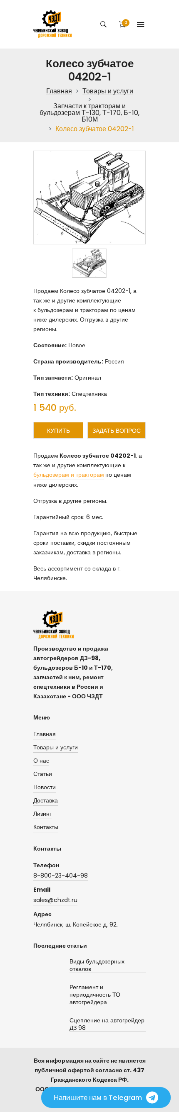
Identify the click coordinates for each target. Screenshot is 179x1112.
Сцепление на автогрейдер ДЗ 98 (107, 1024)
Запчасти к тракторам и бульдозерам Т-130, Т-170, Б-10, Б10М (89, 113)
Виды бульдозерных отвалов (97, 965)
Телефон (46, 865)
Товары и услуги (107, 91)
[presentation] (89, 263)
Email (41, 889)
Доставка (45, 800)
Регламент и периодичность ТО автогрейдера (95, 994)
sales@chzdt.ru (55, 900)
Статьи (42, 774)
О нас (41, 760)
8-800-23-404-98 (60, 875)
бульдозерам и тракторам (68, 475)
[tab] (89, 263)
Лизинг (42, 814)
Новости (44, 787)
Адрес (42, 914)
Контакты (45, 827)
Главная (59, 91)
